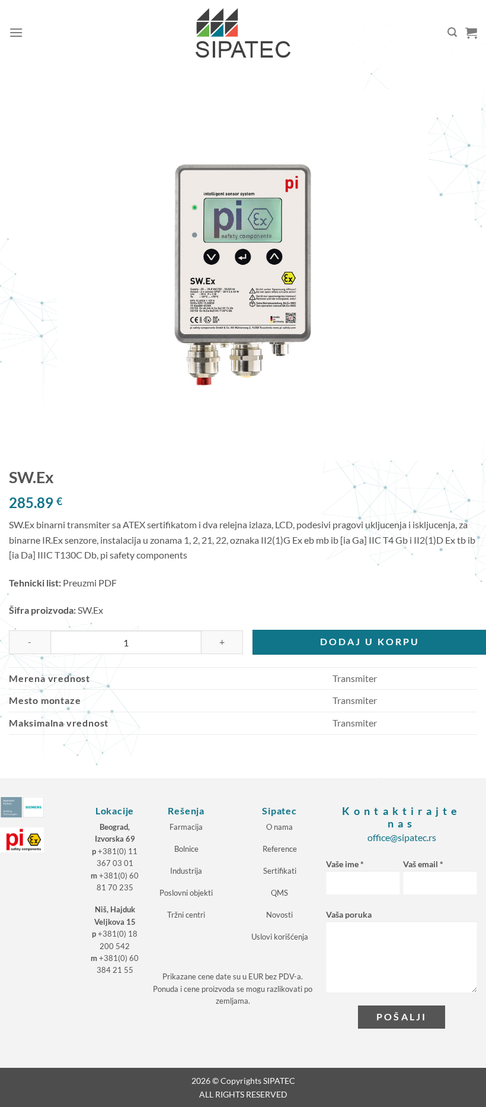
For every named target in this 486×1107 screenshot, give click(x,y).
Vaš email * (423, 864)
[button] (16, 32)
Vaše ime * (345, 864)
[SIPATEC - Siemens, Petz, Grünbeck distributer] (243, 33)
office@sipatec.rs (401, 837)
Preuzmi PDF (90, 582)
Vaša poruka (349, 914)
